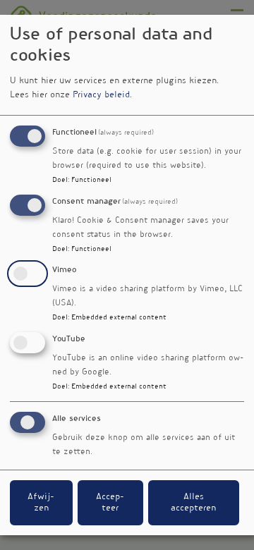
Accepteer (110, 503)
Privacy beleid (101, 95)
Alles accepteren (193, 503)
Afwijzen (41, 503)
